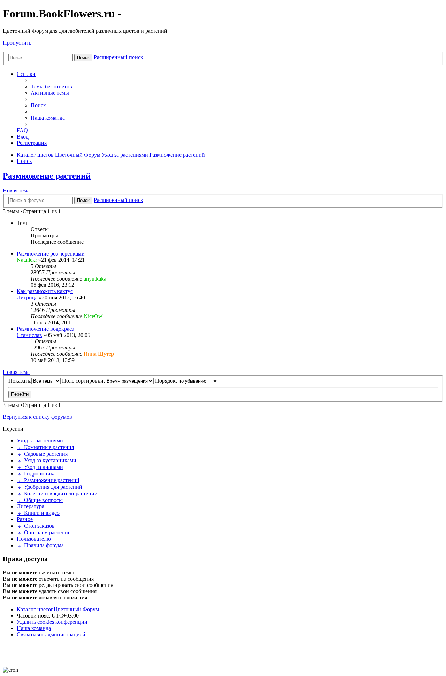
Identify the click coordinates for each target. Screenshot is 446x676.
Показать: (19, 381)
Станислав (29, 335)
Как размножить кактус (45, 291)
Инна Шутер (99, 354)
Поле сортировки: (83, 381)
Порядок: (166, 381)
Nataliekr (27, 260)
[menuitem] (51, 86)
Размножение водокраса (45, 329)
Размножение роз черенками (51, 254)
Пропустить (17, 43)
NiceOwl (94, 316)
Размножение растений (47, 175)
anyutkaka (95, 279)
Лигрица (27, 297)
